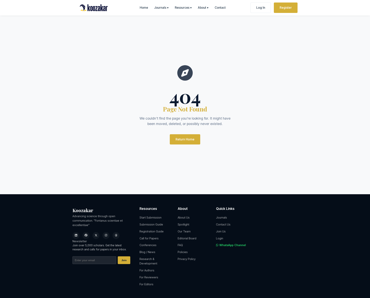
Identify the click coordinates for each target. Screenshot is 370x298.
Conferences (148, 245)
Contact (220, 7)
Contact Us (223, 224)
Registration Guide (152, 231)
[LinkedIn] (75, 235)
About (203, 7)
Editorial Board (187, 238)
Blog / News (147, 252)
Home (144, 7)
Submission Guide (151, 224)
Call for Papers (149, 238)
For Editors (146, 284)
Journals (161, 7)
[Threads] (116, 235)
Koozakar (82, 210)
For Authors (147, 270)
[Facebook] (85, 235)
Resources (183, 7)
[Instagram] (106, 235)
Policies (183, 252)
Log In (260, 7)
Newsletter (79, 241)
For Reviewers (149, 277)
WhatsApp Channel (232, 245)
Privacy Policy (187, 259)
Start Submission (150, 217)
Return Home (185, 139)
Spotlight (183, 224)
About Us (184, 217)
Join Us (221, 231)
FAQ (180, 245)
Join (124, 260)
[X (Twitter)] (95, 235)
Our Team (184, 231)
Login (219, 238)
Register (286, 7)
